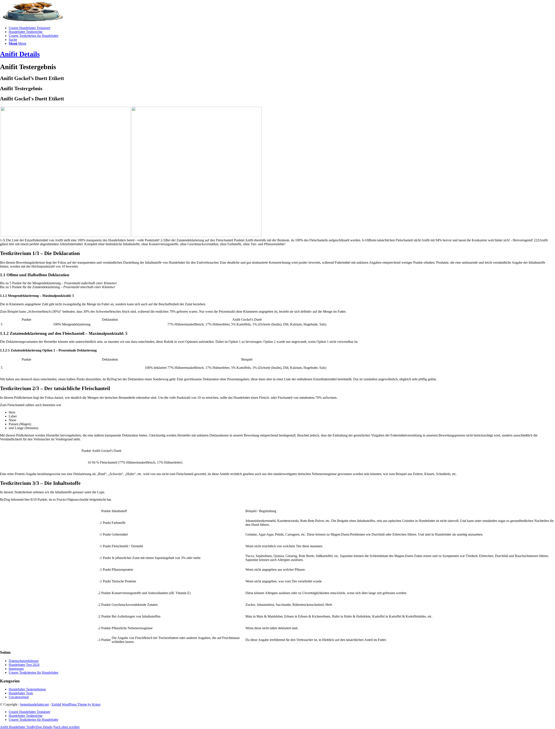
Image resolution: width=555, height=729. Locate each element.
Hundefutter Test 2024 (24, 665)
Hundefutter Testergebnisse (27, 689)
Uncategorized (19, 697)
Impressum (16, 668)
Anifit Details (20, 54)
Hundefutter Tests (21, 693)
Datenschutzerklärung (24, 661)
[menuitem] (282, 28)
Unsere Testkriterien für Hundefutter (33, 672)
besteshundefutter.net (34, 704)
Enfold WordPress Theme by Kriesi (76, 704)
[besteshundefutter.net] (32, 20)
